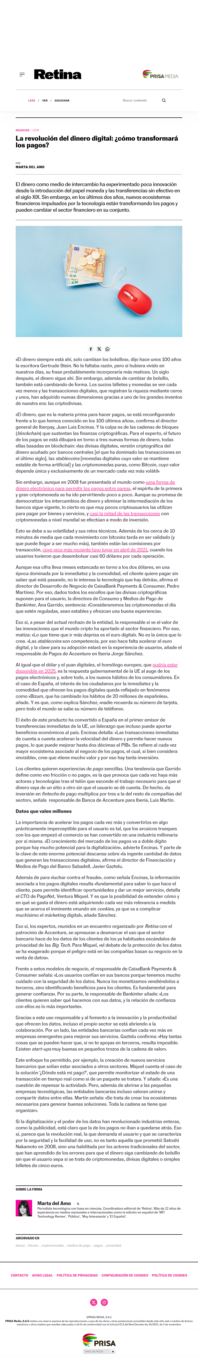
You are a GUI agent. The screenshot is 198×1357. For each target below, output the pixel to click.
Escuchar (62, 100)
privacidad (113, 1246)
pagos (98, 1246)
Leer (31, 100)
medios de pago (79, 1246)
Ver (45, 100)
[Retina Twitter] (93, 1302)
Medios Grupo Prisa (99, 1351)
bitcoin (33, 1246)
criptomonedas (53, 1246)
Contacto (19, 1275)
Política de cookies (169, 1275)
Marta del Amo (30, 167)
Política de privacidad (77, 1275)
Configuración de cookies (124, 1275)
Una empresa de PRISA (99, 1340)
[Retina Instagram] (104, 1302)
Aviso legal (42, 1275)
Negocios (23, 130)
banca (20, 1246)
